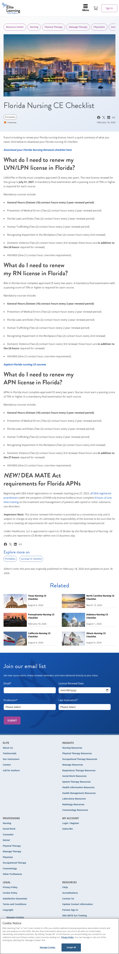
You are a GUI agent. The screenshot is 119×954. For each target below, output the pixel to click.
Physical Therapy (54, 26)
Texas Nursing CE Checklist (37, 597)
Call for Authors (11, 770)
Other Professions (12, 874)
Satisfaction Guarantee (15, 898)
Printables (10, 117)
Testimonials (9, 753)
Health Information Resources (78, 787)
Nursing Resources (72, 747)
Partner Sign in (70, 909)
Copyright (8, 909)
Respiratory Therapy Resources (78, 770)
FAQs (65, 887)
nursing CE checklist (31, 558)
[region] (59, 936)
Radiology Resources (73, 804)
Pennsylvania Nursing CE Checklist (41, 616)
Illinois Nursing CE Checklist (96, 635)
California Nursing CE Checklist (39, 635)
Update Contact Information (77, 904)
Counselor (8, 834)
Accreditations (70, 892)
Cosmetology (10, 868)
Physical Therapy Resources (77, 753)
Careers (7, 764)
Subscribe (67, 828)
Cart (96, 8)
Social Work (9, 828)
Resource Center (15, 26)
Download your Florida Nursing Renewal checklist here (38, 150)
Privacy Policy (10, 887)
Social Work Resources (74, 775)
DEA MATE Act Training (74, 915)
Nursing (34, 26)
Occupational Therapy (14, 862)
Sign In (109, 8)
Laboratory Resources (74, 798)
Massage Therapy (78, 26)
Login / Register (70, 823)
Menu (85, 10)
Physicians (99, 26)
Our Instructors (11, 759)
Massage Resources (72, 764)
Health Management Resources (79, 793)
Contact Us (68, 898)
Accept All (71, 947)
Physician (8, 857)
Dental (6, 840)
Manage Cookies (15, 917)
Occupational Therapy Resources (79, 759)
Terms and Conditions (14, 904)
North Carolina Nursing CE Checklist (100, 597)
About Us (8, 747)
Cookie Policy (10, 892)
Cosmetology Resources (75, 809)
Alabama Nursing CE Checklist (97, 616)
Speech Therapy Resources (76, 781)
